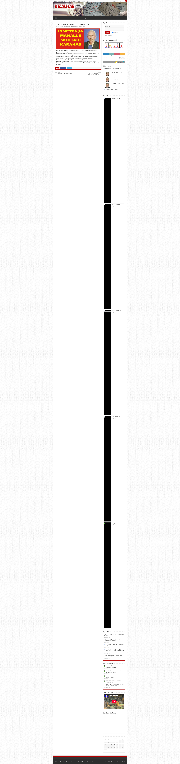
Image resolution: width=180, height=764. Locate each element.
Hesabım (83, 1)
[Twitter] (115, 1)
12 (111, 744)
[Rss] (113, 1)
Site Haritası (73, 1)
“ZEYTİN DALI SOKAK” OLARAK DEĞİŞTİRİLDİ (93, 73)
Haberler (69, 18)
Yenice (80, 18)
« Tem (105, 750)
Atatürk (93, 18)
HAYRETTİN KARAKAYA (117, 310)
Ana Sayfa (56, 17)
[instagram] (117, 1)
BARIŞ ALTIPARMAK (116, 416)
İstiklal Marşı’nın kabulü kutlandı (65, 73)
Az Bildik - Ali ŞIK (121, 761)
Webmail (79, 1)
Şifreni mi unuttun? (108, 35)
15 (119, 744)
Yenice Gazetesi (61, 18)
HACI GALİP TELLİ (116, 204)
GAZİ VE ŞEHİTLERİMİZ (117, 72)
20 (114, 746)
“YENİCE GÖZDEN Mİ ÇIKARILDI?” (113, 680)
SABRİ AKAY (114, 77)
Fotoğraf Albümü (87, 18)
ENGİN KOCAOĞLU (116, 98)
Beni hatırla (115, 32)
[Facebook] (114, 1)
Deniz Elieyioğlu (60, 26)
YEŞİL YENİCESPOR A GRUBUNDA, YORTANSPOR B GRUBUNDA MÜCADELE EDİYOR (114, 650)
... (94, 761)
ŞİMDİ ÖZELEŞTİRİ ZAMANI (112, 89)
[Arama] (126, 1)
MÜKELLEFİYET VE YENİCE (118, 83)
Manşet (73, 26)
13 (114, 744)
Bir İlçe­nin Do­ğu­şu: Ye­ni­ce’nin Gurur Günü (112, 68)
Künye (68, 1)
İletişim (88, 1)
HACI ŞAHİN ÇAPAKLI (116, 523)
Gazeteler (75, 18)
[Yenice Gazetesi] (90, 9)
